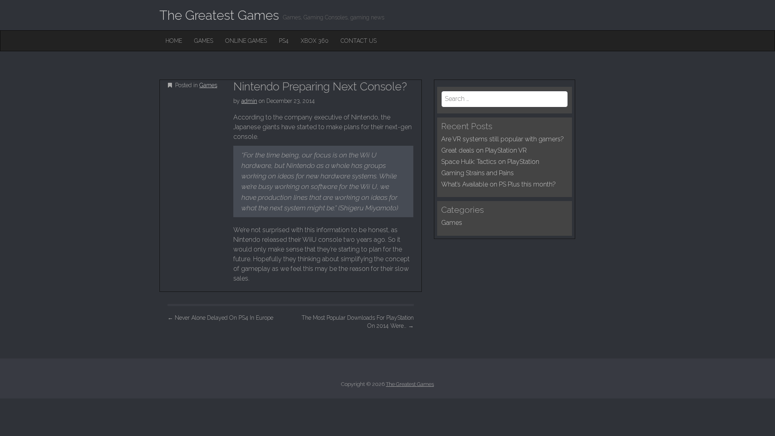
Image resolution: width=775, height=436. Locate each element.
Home (173, 41)
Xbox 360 (315, 41)
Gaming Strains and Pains (477, 173)
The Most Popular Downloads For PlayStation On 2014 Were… (358, 321)
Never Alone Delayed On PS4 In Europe (220, 317)
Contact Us (359, 41)
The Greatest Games (219, 15)
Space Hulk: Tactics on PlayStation (490, 162)
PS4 (284, 41)
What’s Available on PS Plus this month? (498, 184)
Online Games (246, 41)
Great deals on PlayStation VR (484, 150)
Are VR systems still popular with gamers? (502, 139)
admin (249, 101)
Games (203, 41)
